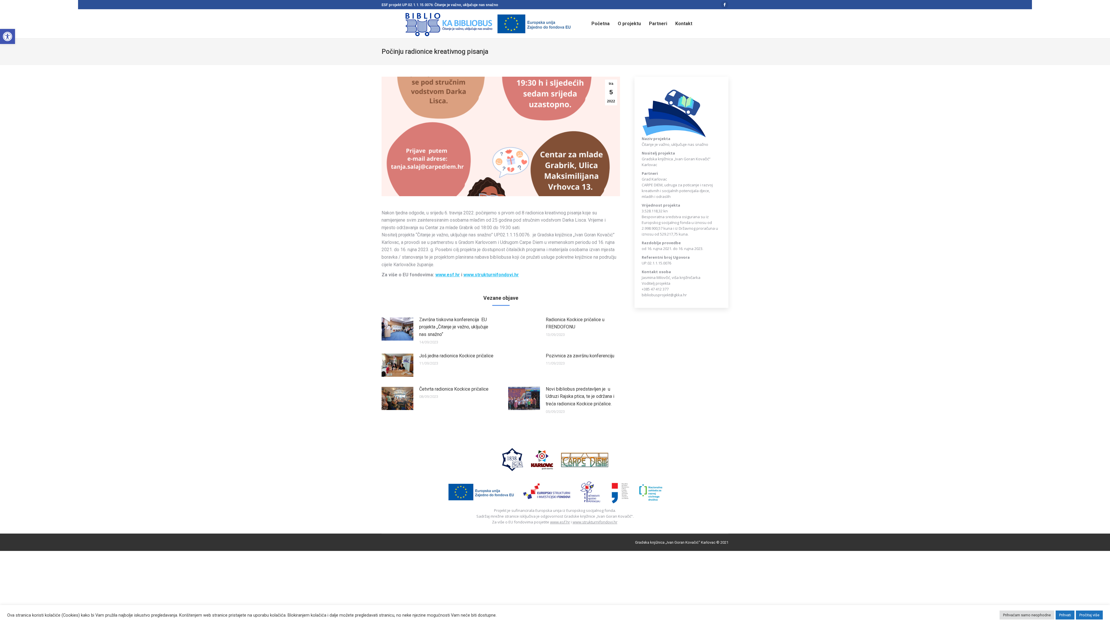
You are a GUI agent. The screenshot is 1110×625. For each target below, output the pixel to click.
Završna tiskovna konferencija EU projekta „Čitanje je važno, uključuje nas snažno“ (453, 327)
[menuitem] (600, 23)
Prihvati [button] (1065, 615)
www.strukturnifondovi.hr (595, 522)
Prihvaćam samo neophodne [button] (1027, 615)
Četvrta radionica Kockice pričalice (454, 389)
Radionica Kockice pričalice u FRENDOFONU (575, 323)
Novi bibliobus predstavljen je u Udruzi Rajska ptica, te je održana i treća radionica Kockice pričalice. (580, 396)
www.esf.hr (560, 522)
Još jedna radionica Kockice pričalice (456, 356)
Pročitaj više (1089, 615)
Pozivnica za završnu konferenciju (580, 356)
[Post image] (397, 329)
